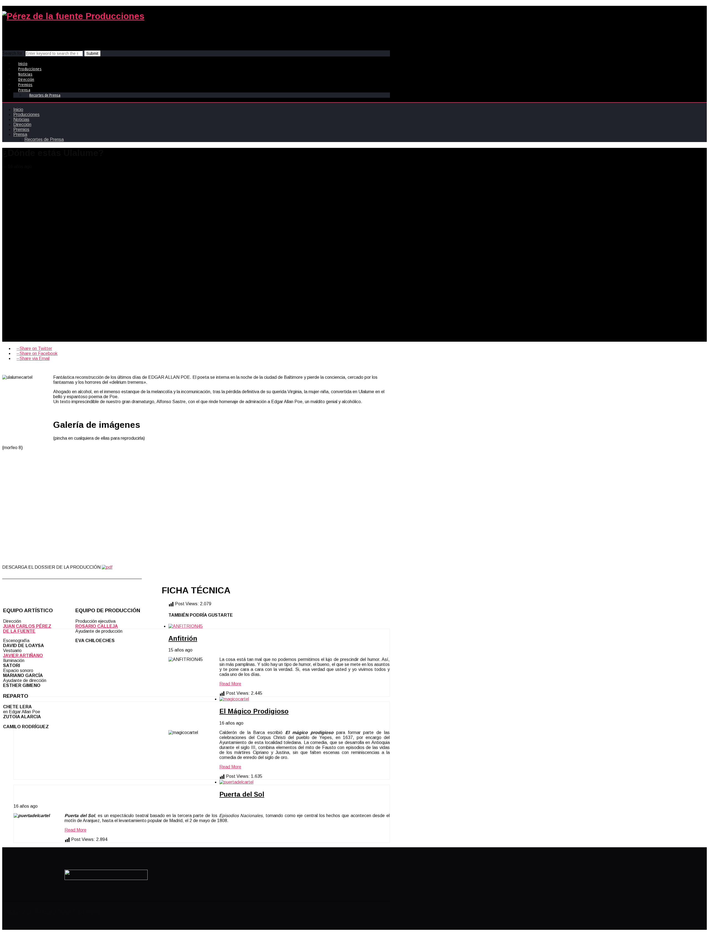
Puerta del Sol (241, 794)
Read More (230, 683)
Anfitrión (182, 638)
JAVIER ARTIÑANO (23, 655)
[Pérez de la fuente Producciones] (73, 16)
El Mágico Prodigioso (254, 711)
